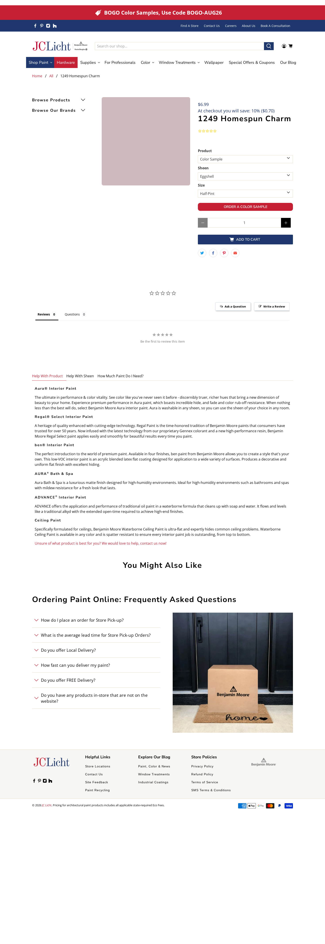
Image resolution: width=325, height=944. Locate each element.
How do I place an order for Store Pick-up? (82, 620)
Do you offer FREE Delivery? (68, 680)
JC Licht (47, 805)
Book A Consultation (275, 26)
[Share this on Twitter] (202, 253)
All (51, 76)
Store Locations (97, 766)
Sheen (203, 168)
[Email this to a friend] (235, 253)
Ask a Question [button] (235, 306)
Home (37, 76)
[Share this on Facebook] (213, 253)
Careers (231, 26)
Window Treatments (154, 774)
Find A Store (190, 26)
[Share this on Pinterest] (224, 253)
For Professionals (120, 62)
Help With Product (47, 376)
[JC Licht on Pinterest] (42, 26)
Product (205, 150)
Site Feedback (96, 782)
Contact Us (212, 26)
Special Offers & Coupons (252, 62)
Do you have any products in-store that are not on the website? (94, 698)
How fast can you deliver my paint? (75, 665)
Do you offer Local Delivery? (68, 650)
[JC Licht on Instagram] (48, 26)
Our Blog (288, 62)
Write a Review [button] (274, 306)
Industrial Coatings (153, 782)
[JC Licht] (60, 46)
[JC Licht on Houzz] (55, 26)
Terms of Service (204, 782)
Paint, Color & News (154, 766)
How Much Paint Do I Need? (120, 376)
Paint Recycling (97, 790)
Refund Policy (202, 774)
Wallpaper (214, 62)
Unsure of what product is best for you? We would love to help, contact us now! (100, 543)
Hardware (66, 62)
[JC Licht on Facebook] (35, 26)
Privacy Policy (202, 766)
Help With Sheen (80, 376)
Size (201, 185)
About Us (248, 26)
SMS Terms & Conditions (211, 790)
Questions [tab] (72, 314)
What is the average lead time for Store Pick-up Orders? (96, 635)
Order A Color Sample (245, 206)
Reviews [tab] (44, 314)
